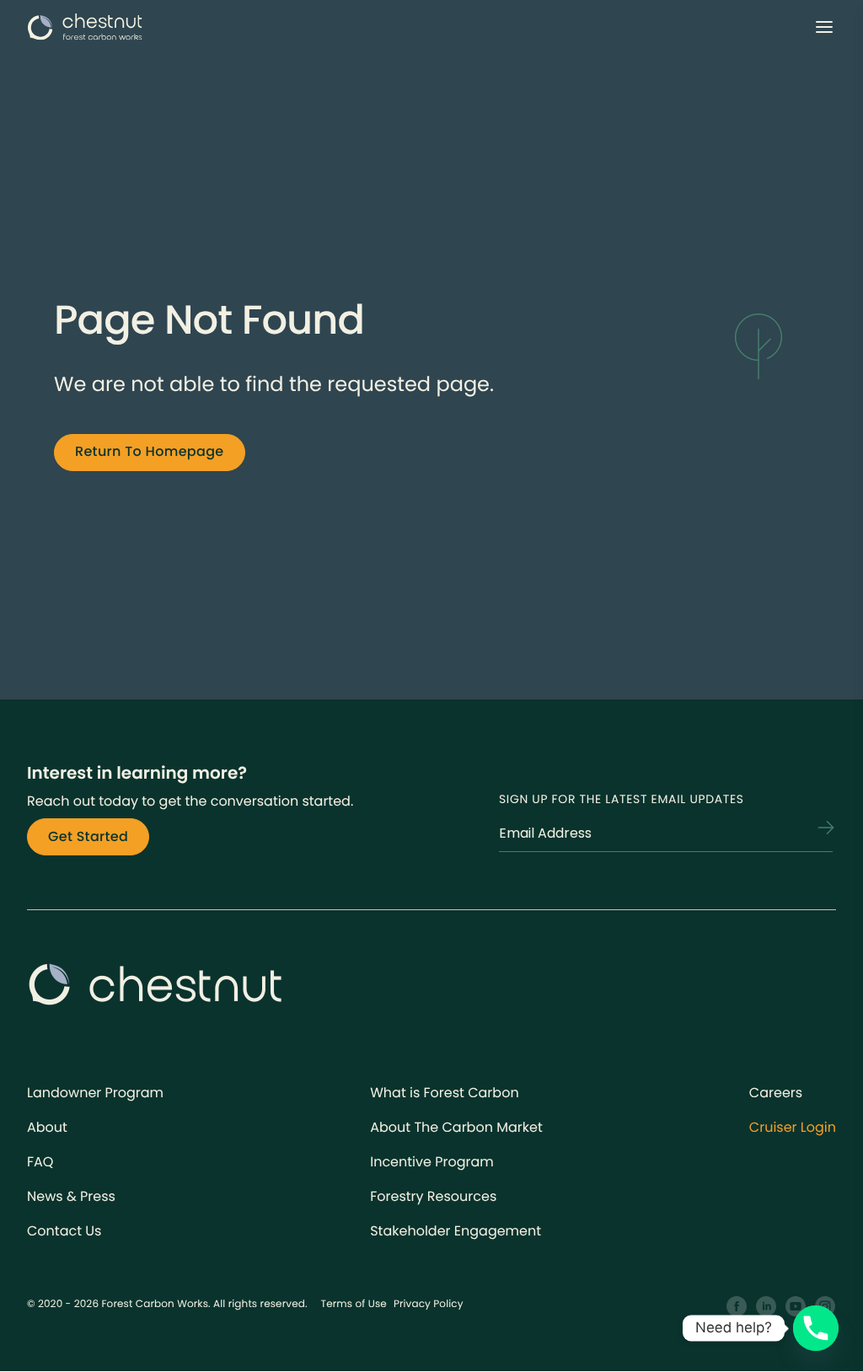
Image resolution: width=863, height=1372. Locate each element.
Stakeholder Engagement (455, 1231)
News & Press (71, 1196)
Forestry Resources (433, 1196)
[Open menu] (824, 27)
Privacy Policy (429, 1304)
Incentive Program (432, 1161)
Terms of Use (354, 1304)
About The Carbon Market (456, 1127)
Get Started (88, 836)
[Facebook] (737, 1306)
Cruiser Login (792, 1127)
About (47, 1127)
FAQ (40, 1161)
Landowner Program (95, 1092)
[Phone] (816, 1328)
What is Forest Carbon (444, 1092)
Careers (775, 1092)
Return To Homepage (149, 451)
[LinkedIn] (766, 1306)
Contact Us (64, 1231)
